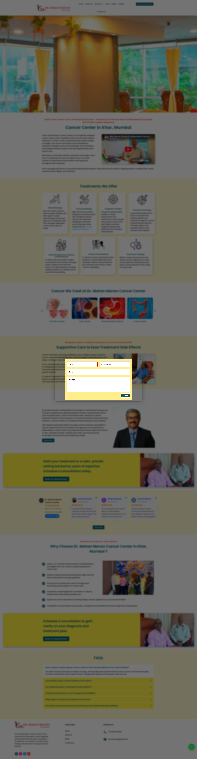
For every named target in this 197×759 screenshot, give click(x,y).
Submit (125, 395)
